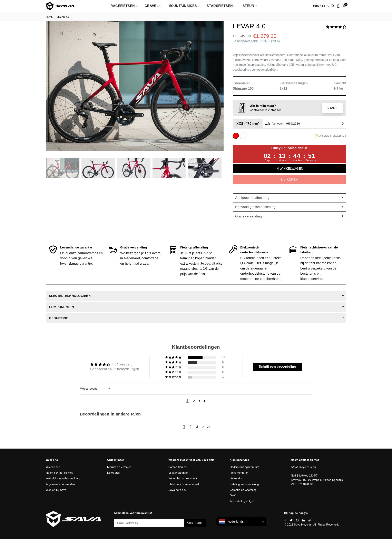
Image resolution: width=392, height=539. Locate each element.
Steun (249, 6)
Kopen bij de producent (182, 478)
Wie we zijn (53, 467)
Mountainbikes (183, 6)
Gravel (152, 6)
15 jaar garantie (178, 472)
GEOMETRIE (58, 318)
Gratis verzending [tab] (248, 216)
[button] (336, 27)
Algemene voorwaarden (60, 484)
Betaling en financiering (244, 484)
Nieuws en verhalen (119, 467)
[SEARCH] (332, 6)
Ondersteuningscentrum (244, 467)
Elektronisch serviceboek (184, 484)
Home (49, 17)
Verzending (236, 478)
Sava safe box (177, 489)
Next (220, 87)
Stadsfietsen (220, 6)
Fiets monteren (239, 472)
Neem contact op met (59, 472)
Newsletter (113, 472)
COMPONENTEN (61, 307)
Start (332, 107)
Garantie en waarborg (243, 489)
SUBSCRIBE (195, 523)
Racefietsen (123, 6)
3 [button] (197, 427)
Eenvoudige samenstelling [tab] (255, 207)
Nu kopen (289, 179)
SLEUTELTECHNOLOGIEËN (70, 295)
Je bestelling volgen (242, 501)
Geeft (233, 495)
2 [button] (194, 401)
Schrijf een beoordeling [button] (277, 366)
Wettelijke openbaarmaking (62, 478)
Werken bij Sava (56, 489)
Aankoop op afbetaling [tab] (252, 197)
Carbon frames (177, 467)
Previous (49, 87)
